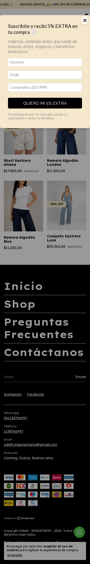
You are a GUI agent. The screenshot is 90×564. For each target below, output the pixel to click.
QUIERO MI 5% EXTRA (45, 103)
